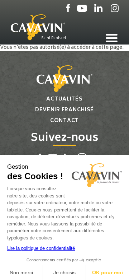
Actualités (64, 99)
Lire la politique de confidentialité (41, 248)
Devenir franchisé (64, 110)
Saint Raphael (53, 38)
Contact (64, 120)
